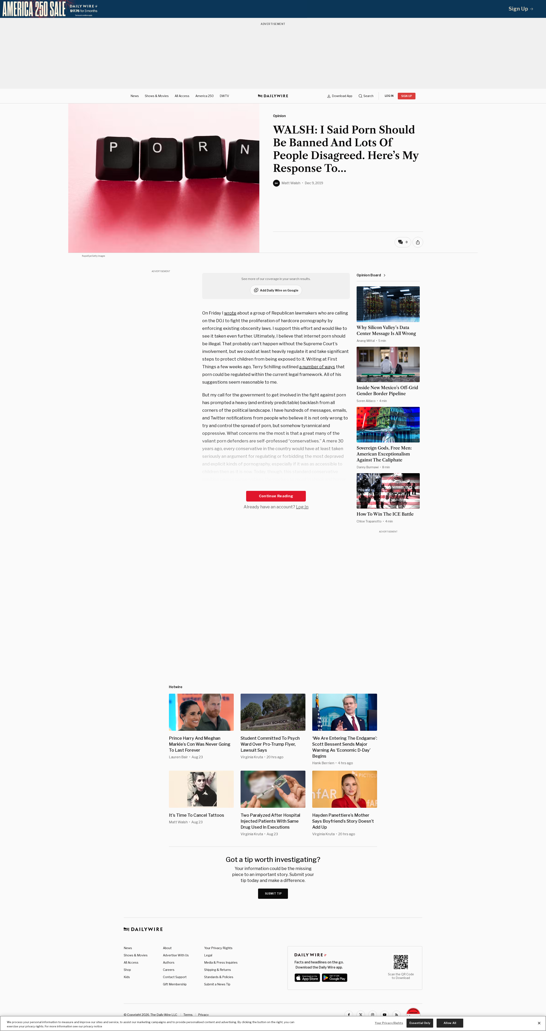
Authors (168, 962)
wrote (230, 313)
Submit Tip (273, 893)
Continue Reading (276, 496)
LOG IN (389, 95)
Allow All (450, 1023)
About (167, 948)
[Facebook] (348, 1015)
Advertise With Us (176, 955)
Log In (302, 506)
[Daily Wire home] (273, 96)
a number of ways (317, 366)
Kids (127, 977)
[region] (273, 1023)
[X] (360, 1015)
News (135, 96)
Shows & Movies (157, 96)
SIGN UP (406, 96)
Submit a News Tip (217, 984)
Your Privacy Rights (218, 948)
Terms (188, 1014)
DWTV (224, 96)
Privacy (203, 1014)
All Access (182, 96)
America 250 (204, 96)
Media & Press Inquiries (221, 962)
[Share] (417, 242)
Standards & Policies (218, 977)
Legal (208, 955)
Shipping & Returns (217, 970)
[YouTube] (384, 1015)
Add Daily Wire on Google (279, 290)
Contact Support (175, 977)
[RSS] (396, 1015)
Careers (168, 970)
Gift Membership (175, 984)
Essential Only (420, 1023)
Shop (127, 970)
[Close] (539, 1023)
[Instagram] (372, 1015)
